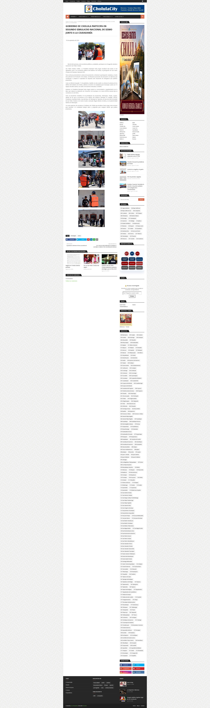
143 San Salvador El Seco (126, 543)
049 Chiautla (123, 393)
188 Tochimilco (124, 617)
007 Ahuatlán (133, 340)
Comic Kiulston (123, 128)
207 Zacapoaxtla (124, 645)
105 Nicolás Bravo (133, 472)
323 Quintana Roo (125, 231)
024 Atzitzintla (134, 357)
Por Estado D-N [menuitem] (95, 16)
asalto (103, 682)
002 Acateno (139, 335)
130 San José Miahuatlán (137, 515)
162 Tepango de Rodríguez (127, 579)
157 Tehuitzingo (124, 571)
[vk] (138, 672)
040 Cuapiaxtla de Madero (135, 378)
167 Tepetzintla (124, 587)
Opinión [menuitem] (73, 16)
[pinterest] (138, 668)
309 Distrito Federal (134, 215)
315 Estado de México (125, 223)
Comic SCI (134, 128)
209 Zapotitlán (124, 648)
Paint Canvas (135, 135)
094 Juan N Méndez (125, 457)
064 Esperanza (131, 411)
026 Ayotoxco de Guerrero (133, 360)
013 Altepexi (131, 347)
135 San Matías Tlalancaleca (127, 525)
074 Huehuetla (134, 429)
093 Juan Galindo (135, 454)
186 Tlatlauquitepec (125, 615)
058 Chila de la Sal (131, 403)
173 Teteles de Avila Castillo (127, 597)
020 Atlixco (140, 352)
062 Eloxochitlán (136, 408)
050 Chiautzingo (132, 393)
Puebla (78, 1)
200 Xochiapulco (124, 635)
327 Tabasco (138, 233)
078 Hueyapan (124, 436)
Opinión (139, 267)
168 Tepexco (132, 587)
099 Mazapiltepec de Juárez (127, 467)
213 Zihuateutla (139, 650)
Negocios (124, 267)
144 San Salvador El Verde (126, 546)
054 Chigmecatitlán (132, 398)
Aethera (121, 122)
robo (102, 687)
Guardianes (135, 130)
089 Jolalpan (123, 452)
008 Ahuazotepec (124, 342)
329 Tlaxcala (133, 236)
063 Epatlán (123, 411)
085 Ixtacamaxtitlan (125, 447)
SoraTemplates (74, 705)
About (138, 705)
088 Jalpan (136, 449)
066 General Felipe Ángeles (127, 419)
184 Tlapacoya (124, 612)
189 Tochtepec (133, 617)
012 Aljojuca (123, 347)
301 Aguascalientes (125, 208)
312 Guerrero (124, 221)
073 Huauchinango (125, 429)
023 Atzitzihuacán (125, 357)
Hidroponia (122, 131)
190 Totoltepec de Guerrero (127, 620)
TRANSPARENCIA (124, 306)
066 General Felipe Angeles (127, 416)
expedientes (69, 692)
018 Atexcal (123, 352)
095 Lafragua (124, 459)
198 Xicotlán (123, 632)
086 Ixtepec (134, 447)
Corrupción (132, 267)
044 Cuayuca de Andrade (126, 385)
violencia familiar (109, 687)
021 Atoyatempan (125, 355)
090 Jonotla (131, 452)
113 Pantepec (135, 482)
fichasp (106, 685)
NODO (137, 253)
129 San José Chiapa (125, 515)
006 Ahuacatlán (124, 340)
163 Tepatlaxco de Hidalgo (127, 581)
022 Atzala (133, 355)
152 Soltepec (139, 564)
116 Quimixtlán (124, 487)
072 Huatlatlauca (134, 426)
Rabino (134, 137)
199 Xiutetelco (131, 632)
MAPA (132, 253)
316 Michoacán (135, 223)
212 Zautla (131, 650)
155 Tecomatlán (124, 569)
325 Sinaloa (123, 233)
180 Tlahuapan (124, 607)
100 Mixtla (137, 467)
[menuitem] (67, 17)
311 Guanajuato (132, 218)
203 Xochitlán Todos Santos (127, 640)
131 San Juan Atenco (125, 518)
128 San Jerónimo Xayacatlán (127, 513)
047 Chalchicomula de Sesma (127, 391)
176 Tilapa (135, 599)
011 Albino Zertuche (132, 345)
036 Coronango (132, 373)
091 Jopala (138, 452)
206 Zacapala (133, 643)
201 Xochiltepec (133, 635)
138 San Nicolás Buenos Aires (127, 531)
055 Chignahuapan (125, 401)
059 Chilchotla (124, 406)
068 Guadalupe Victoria (135, 421)
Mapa (88, 1)
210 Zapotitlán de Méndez (135, 648)
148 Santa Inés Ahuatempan (127, 556)
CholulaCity (72, 1)
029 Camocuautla (125, 365)
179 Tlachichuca (134, 604)
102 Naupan (131, 469)
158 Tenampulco (134, 571)
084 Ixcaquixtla (138, 444)
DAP (94, 695)
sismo (75, 21)
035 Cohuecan (124, 373)
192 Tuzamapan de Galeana (127, 622)
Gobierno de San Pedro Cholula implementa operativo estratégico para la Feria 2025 (109, 267)
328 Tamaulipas (124, 236)
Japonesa (122, 133)
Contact (142, 705)
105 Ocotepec (124, 475)
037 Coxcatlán (124, 375)
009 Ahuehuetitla (134, 342)
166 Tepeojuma (134, 584)
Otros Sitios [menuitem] (119, 16)
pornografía (96, 687)
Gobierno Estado (132, 259)
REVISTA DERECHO (124, 146)
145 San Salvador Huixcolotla (127, 548)
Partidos (132, 263)
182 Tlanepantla (124, 609)
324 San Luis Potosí (135, 231)
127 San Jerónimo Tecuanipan (127, 510)
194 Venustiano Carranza (137, 625)
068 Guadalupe (124, 421)
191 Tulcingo (138, 620)
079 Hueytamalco (133, 436)
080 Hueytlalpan (124, 439)
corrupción (99, 695)
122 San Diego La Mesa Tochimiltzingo (129, 497)
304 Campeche (136, 210)
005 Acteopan (139, 337)
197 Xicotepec (137, 630)
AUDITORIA (122, 304)
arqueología (69, 682)
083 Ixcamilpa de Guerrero (127, 444)
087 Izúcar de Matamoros (126, 449)
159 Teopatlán (124, 574)
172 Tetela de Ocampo (126, 594)
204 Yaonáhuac (139, 640)
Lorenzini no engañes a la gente (135, 169)
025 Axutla (123, 360)
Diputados (124, 263)
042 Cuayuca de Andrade (126, 383)
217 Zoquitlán (133, 655)
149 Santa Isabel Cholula (126, 559)
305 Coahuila (124, 213)
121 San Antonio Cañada (126, 495)
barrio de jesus (70, 687)
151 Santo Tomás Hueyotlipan (127, 564)
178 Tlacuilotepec (125, 604)
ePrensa (99, 1)
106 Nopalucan (132, 475)
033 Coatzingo (124, 370)
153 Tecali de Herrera (125, 566)
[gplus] (126, 668)
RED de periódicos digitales (134, 177)
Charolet (134, 124)
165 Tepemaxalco (125, 584)
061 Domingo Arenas (125, 408)
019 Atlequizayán (132, 352)
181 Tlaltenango (133, 607)
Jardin (133, 133)
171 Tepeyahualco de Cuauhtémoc (128, 592)
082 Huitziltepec (138, 441)
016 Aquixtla (131, 350)
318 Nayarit (131, 226)
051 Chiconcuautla (125, 396)
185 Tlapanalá (132, 612)
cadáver (108, 682)
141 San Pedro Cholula (126, 538)
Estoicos (122, 130)
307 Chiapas (139, 213)
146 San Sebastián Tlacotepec (127, 551)
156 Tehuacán (133, 569)
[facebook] (142, 1)
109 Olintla (139, 477)
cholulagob (73, 235)
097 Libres (140, 462)
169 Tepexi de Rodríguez (126, 589)
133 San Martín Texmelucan (127, 520)
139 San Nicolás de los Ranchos (128, 533)
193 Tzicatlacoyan (125, 625)
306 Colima (131, 213)
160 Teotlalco (132, 574)
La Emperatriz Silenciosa (133, 690)
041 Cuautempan (124, 380)
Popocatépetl (97, 682)
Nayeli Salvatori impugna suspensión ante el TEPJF (133, 155)
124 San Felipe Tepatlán (126, 503)
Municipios (139, 259)
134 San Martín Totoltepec (127, 523)
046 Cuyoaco (138, 388)
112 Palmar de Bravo (125, 482)
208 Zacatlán (133, 645)
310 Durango (124, 218)
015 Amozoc (123, 350)
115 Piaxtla (132, 485)
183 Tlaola (132, 609)
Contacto (83, 1)
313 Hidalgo (131, 221)
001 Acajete (132, 335)
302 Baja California (135, 208)
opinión (111, 685)
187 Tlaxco (134, 615)
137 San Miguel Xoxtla (138, 528)
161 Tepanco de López (126, 576)
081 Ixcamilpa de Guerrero (127, 441)
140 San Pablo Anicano (126, 536)
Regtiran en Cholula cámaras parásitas (73, 266)
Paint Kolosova (123, 137)
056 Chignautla (134, 401)
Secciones (93, 1)
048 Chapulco (139, 391)
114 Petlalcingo (124, 485)
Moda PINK (122, 135)
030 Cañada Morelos (135, 365)
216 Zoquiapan (124, 655)
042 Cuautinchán (134, 380)
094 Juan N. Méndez (135, 457)
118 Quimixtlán (124, 490)
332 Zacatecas (139, 238)
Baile (133, 122)
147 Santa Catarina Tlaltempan (128, 553)
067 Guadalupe (138, 419)
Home (134, 705)
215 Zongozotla (133, 653)
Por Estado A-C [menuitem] (83, 16)
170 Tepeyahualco (138, 589)
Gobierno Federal (124, 259)
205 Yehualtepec (124, 643)
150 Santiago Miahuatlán (126, 561)
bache (67, 685)
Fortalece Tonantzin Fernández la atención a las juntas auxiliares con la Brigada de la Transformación (135, 187)
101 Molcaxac (124, 469)
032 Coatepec (133, 368)
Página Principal (69, 21)
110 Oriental (123, 480)
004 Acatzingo (131, 337)
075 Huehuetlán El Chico (126, 431)
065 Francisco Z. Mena (138, 413)
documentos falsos (98, 685)
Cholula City (122, 126)
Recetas (134, 139)
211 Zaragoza (124, 650)
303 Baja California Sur (126, 210)
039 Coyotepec (124, 378)
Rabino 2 (122, 139)
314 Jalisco (138, 221)
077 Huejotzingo (138, 434)
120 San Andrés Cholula (126, 492)
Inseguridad (139, 263)
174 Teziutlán (138, 597)
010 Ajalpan (123, 345)
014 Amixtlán (139, 347)
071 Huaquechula (124, 426)
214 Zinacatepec (124, 653)
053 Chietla (123, 398)
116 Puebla (139, 485)
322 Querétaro (138, 228)
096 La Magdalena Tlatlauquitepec (128, 462)
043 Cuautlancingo (138, 383)
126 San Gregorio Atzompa (127, 508)
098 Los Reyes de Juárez (126, 464)
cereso (68, 690)
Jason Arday (130, 682)
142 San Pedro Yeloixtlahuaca (127, 541)
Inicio (67, 1)
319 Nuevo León (139, 226)
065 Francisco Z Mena (126, 413)
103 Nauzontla (139, 469)
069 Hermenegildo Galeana (127, 424)
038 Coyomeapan (133, 375)
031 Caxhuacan (124, 368)
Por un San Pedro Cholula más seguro (91, 266)
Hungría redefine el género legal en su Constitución (135, 698)
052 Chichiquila (134, 396)
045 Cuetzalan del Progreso (127, 388)
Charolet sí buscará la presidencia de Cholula (135, 162)
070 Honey (137, 424)
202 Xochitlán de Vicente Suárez (128, 637)
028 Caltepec (131, 363)
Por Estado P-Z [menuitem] (107, 16)
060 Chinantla (132, 406)
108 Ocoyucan (132, 477)
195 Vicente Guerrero (125, 627)
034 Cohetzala (132, 370)
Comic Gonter (135, 126)
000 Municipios (124, 335)
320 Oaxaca (123, 228)
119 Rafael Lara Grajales (135, 490)
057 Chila (123, 403)
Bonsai (121, 124)
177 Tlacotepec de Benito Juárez (128, 602)
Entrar (132, 296)
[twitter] (138, 665)
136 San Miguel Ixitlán (126, 528)
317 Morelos (123, 226)
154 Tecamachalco (136, 566)
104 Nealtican (124, 472)
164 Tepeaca (137, 581)
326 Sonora (130, 233)
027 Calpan (123, 363)
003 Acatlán (123, 337)
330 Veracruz (124, 238)
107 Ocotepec (124, 477)
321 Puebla (130, 228)
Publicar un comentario (71, 281)
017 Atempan (139, 350)
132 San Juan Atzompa (137, 518)
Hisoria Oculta (135, 131)
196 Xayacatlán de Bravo (126, 630)
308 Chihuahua (124, 215)
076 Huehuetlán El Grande (126, 434)
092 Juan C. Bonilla (125, 454)
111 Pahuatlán (131, 480)
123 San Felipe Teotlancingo (127, 500)
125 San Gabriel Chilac (126, 505)
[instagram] (126, 672)
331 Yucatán (131, 238)
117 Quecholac (133, 487)
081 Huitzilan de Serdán (135, 439)
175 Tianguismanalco (126, 599)
